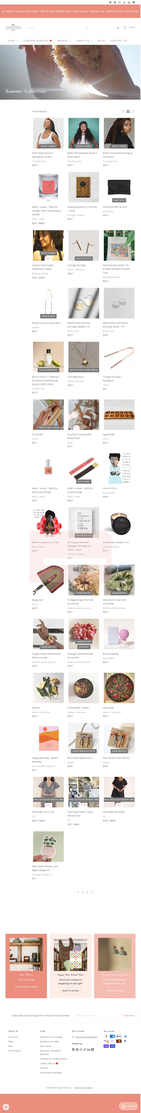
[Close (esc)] (110, 531)
